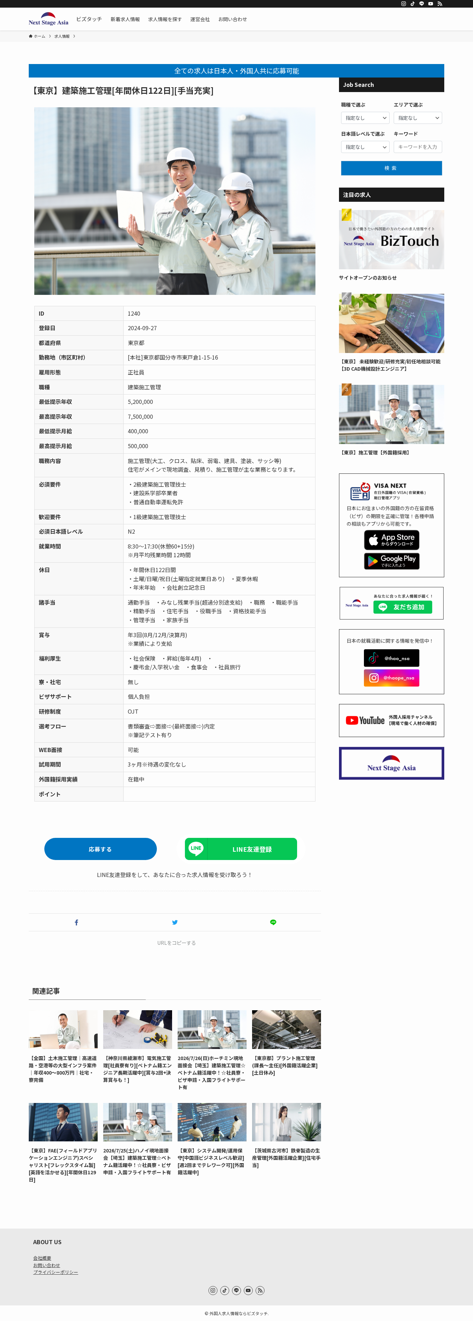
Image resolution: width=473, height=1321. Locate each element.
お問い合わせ (46, 1265)
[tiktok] (412, 4)
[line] (421, 4)
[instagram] (403, 4)
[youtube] (430, 4)
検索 (391, 167)
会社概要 (42, 1258)
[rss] (439, 4)
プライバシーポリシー (55, 1272)
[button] (76, 922)
